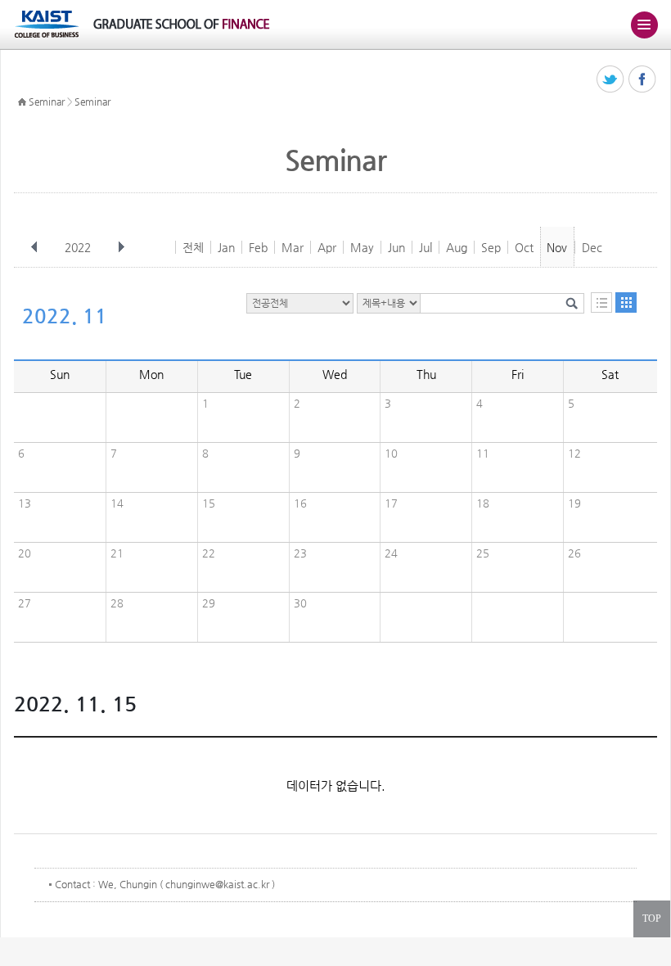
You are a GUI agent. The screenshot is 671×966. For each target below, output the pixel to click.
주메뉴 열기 (644, 24)
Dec (592, 247)
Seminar (47, 101)
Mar (292, 247)
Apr (326, 247)
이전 (34, 247)
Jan (226, 247)
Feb (258, 247)
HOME (22, 102)
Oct (524, 247)
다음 (121, 247)
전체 (193, 247)
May (362, 247)
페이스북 (642, 79)
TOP (651, 918)
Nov (557, 247)
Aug (456, 247)
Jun (396, 247)
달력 (626, 302)
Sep (491, 247)
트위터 (611, 79)
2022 (78, 247)
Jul (425, 247)
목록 (601, 302)
